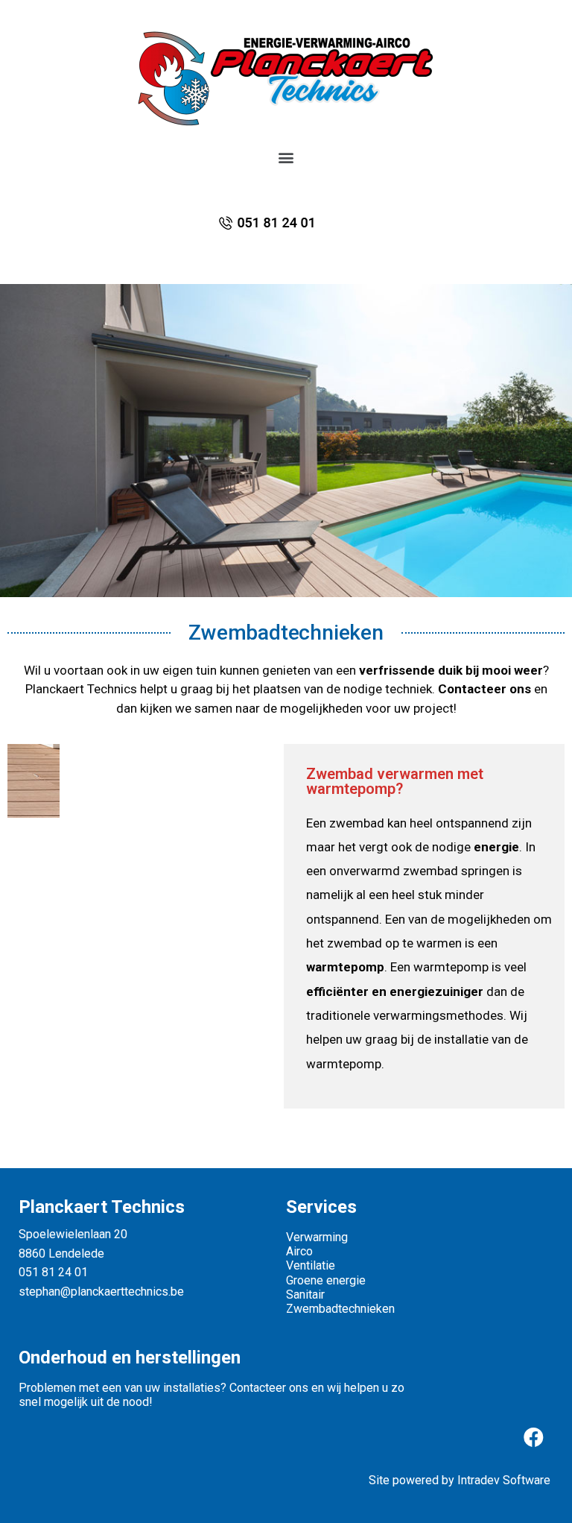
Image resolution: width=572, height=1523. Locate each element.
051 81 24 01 (53, 1272)
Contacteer (257, 1388)
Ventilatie (310, 1265)
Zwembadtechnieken (340, 1309)
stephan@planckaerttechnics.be (101, 1291)
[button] (286, 157)
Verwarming (317, 1237)
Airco (299, 1251)
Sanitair (305, 1294)
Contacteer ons (484, 688)
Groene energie (327, 1280)
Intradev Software (503, 1480)
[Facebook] (533, 1436)
